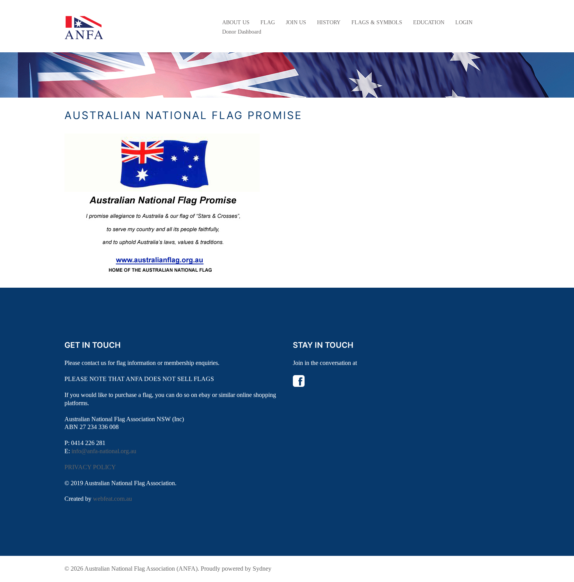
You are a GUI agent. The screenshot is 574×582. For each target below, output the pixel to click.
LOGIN (463, 22)
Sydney (262, 568)
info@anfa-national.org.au (103, 451)
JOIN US (296, 22)
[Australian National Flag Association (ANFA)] (83, 26)
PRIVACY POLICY (90, 467)
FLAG (267, 22)
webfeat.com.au (112, 498)
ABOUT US (236, 22)
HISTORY (328, 22)
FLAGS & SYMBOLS (376, 22)
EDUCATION (428, 22)
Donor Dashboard (241, 32)
